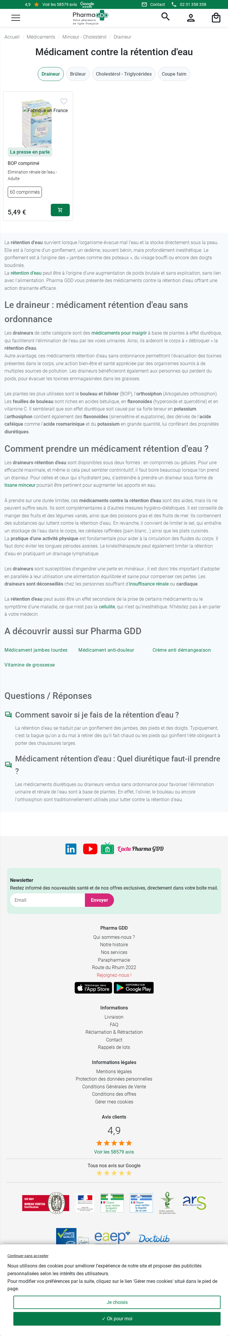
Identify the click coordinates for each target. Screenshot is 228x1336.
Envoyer (99, 900)
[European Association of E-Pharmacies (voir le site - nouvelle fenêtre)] (112, 1238)
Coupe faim (174, 74)
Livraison (114, 1017)
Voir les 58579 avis (59, 4)
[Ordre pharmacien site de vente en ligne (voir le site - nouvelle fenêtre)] (112, 1203)
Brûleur (78, 74)
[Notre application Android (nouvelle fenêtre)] (134, 988)
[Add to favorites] (64, 101)
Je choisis (117, 1302)
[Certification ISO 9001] (45, 1203)
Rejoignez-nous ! (114, 975)
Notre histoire (114, 944)
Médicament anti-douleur (106, 650)
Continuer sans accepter (27, 1256)
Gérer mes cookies (114, 1102)
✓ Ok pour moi (117, 1318)
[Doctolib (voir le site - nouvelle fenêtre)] (154, 1238)
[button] (15, 17)
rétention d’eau (26, 273)
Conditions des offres (114, 1094)
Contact (157, 4)
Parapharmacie (114, 960)
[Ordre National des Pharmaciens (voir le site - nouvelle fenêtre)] (168, 1203)
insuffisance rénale (149, 584)
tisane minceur (19, 485)
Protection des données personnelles (114, 1079)
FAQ (114, 1025)
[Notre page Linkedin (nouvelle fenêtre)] (71, 849)
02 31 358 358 (193, 4)
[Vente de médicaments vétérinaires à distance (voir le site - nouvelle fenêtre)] (141, 1203)
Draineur (51, 74)
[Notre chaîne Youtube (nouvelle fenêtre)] (90, 849)
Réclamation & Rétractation (114, 1032)
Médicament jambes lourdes (36, 650)
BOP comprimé (23, 163)
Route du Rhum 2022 (114, 967)
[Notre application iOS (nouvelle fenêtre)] (93, 988)
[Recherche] (164, 18)
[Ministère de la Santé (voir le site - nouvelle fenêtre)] (85, 1203)
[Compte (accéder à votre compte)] (190, 17)
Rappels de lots (114, 1047)
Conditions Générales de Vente (114, 1087)
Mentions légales (114, 1071)
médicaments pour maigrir (119, 333)
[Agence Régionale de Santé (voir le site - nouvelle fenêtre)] (194, 1203)
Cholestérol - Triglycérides (124, 74)
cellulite (107, 607)
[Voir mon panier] (215, 17)
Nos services (114, 952)
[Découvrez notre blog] (141, 849)
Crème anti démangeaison (182, 650)
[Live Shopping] (107, 849)
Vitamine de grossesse (29, 665)
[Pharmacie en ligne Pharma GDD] (89, 17)
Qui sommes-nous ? (114, 937)
